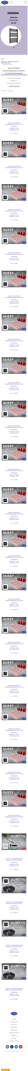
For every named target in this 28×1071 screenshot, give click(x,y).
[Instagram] (12, 1046)
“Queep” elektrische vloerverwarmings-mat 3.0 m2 (14, 296)
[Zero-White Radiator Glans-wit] (13, 31)
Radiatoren (14, 80)
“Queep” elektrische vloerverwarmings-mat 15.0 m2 (14, 773)
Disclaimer (8, 1051)
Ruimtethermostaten (14, 83)
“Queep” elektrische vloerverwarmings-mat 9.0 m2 (14, 643)
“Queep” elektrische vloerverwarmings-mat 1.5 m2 (14, 167)
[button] (12, 47)
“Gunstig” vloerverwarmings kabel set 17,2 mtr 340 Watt (14, 859)
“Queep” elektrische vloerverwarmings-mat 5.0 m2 (14, 470)
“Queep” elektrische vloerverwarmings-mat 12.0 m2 (14, 729)
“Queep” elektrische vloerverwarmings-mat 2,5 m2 (14, 253)
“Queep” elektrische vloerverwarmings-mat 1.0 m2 (14, 123)
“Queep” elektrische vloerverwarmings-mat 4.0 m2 (14, 383)
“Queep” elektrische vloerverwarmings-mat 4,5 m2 (14, 426)
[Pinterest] (20, 1046)
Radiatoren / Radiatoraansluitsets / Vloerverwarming (10, 62)
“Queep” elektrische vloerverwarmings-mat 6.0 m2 (14, 513)
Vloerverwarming (14, 86)
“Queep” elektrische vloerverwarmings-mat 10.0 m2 (14, 686)
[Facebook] (7, 1046)
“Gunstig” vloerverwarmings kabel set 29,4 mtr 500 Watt (14, 902)
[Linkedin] (16, 1046)
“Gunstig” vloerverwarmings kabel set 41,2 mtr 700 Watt (14, 946)
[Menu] (11, 2)
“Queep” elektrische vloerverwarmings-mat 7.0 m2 (14, 556)
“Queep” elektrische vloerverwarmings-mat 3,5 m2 (14, 340)
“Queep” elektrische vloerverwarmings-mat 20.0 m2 (14, 816)
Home (2, 58)
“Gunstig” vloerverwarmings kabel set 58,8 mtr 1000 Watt (14, 989)
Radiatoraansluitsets (14, 78)
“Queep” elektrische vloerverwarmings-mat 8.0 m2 (14, 599)
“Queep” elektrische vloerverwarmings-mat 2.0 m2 (14, 210)
